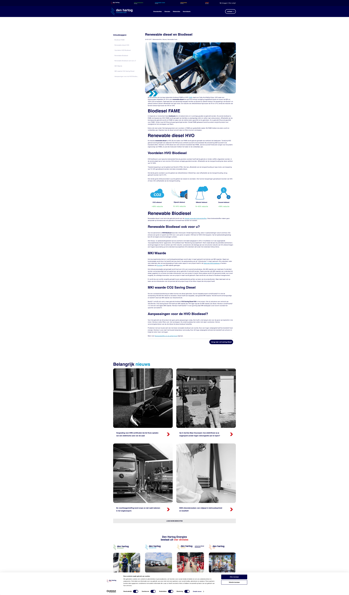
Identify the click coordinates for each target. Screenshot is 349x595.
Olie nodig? (232, 3)
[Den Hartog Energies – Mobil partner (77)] (158, 553)
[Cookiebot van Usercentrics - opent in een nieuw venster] (111, 591)
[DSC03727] (206, 444)
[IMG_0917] (206, 369)
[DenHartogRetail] (216, 545)
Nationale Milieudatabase (212, 263)
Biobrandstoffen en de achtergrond (166, 336)
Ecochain (160, 265)
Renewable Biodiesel (121, 55)
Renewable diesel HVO (122, 45)
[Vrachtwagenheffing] (143, 444)
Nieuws (165, 39)
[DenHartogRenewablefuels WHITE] (122, 8)
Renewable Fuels (172, 39)
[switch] (153, 591)
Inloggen (224, 3)
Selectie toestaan (234, 582)
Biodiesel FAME (120, 40)
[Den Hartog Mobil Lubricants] (190, 553)
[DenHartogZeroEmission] (121, 545)
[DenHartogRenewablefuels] (153, 545)
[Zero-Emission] (126, 553)
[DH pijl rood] (168, 433)
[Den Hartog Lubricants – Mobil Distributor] (190, 545)
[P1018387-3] (143, 369)
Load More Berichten (174, 521)
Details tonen (197, 591)
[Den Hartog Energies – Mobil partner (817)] (222, 553)
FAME (190, 97)
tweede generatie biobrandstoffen (196, 218)
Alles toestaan (234, 577)
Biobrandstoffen (157, 39)
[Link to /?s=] (220, 3)
